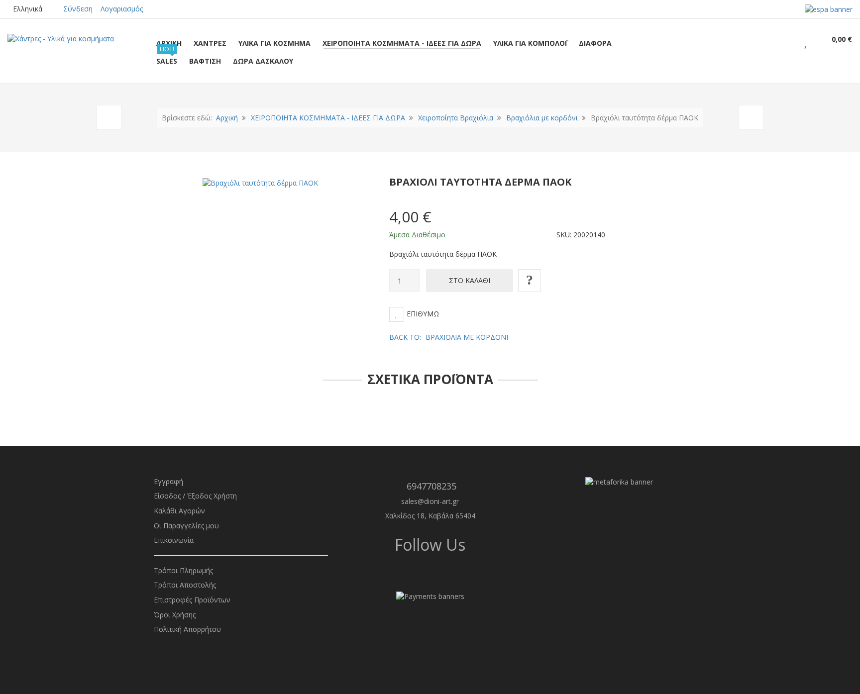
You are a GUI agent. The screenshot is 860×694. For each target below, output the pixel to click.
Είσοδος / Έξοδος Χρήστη (195, 495)
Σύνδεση (78, 8)
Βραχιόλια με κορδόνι (542, 117)
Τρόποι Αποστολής (185, 585)
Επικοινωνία (174, 540)
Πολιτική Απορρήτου (187, 629)
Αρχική (227, 117)
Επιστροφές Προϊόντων (192, 599)
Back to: (448, 337)
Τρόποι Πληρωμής (183, 570)
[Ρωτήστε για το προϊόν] (529, 280)
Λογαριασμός (122, 8)
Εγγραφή (168, 481)
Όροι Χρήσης (175, 614)
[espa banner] (829, 8)
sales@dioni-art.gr (430, 501)
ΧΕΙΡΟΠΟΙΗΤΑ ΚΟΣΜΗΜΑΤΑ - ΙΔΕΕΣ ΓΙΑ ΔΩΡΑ (328, 117)
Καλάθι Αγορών (179, 510)
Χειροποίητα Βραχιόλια (455, 117)
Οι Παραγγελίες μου (186, 525)
